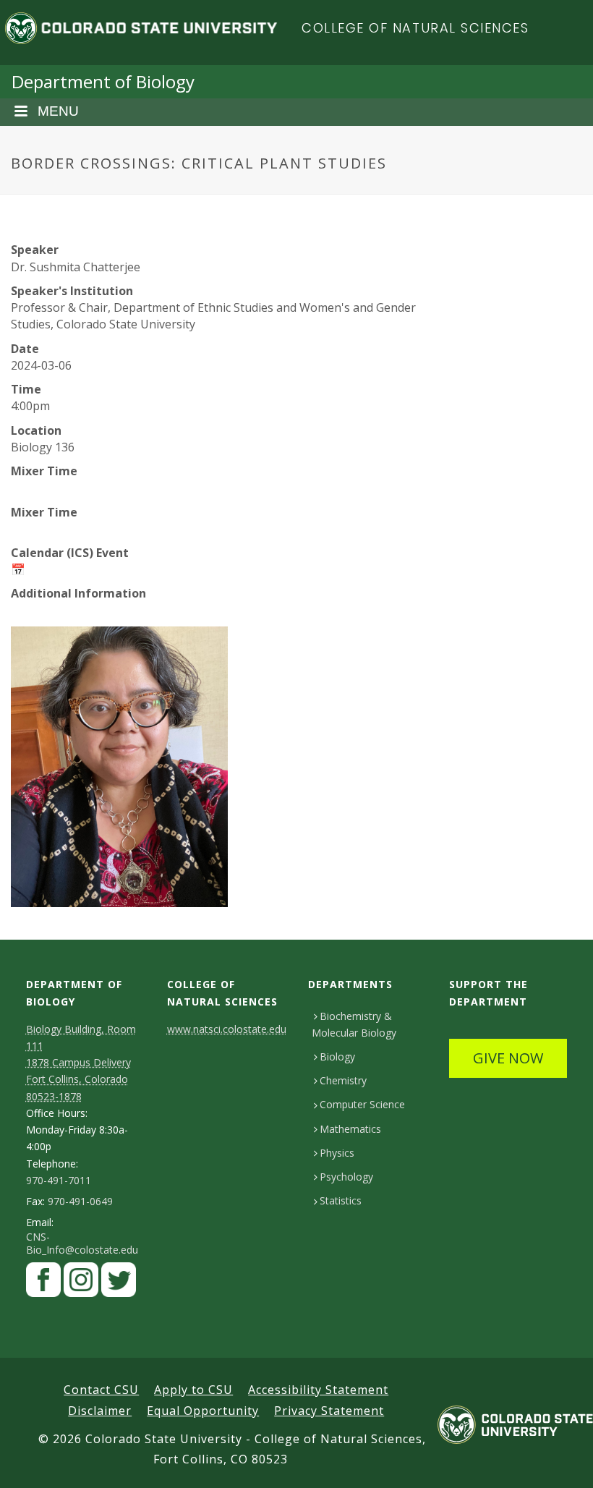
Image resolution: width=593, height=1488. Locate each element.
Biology (337, 1056)
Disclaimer (100, 1411)
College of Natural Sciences (415, 27)
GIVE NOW (508, 1058)
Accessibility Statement (318, 1390)
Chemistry (343, 1080)
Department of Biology (103, 81)
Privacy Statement (329, 1411)
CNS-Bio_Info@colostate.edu (82, 1243)
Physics (337, 1153)
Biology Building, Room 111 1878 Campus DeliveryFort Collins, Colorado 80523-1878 (81, 1062)
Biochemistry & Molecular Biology (354, 1024)
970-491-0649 (80, 1201)
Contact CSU (101, 1390)
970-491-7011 (58, 1180)
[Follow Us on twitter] (118, 1284)
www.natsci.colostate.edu (226, 1029)
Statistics (341, 1200)
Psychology (346, 1176)
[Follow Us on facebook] (43, 1284)
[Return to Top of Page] (561, 1461)
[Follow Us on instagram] (81, 1284)
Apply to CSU (193, 1390)
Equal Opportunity (203, 1411)
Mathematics (350, 1129)
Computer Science (362, 1104)
